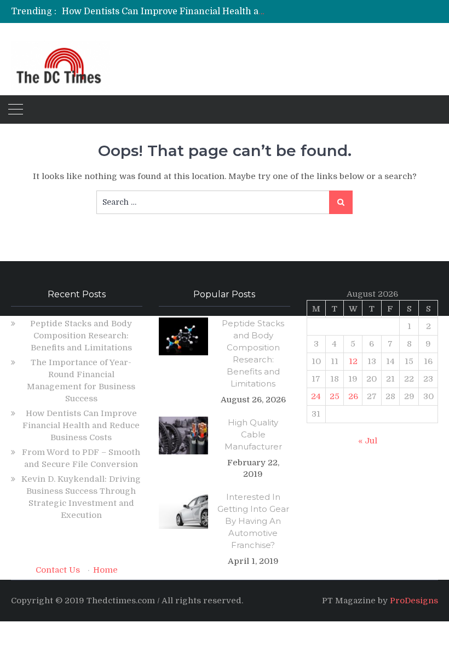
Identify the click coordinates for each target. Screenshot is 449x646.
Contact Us (58, 570)
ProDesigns (414, 600)
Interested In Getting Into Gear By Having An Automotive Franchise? (253, 521)
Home (105, 570)
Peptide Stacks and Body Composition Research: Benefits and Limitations (81, 336)
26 (353, 396)
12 (353, 361)
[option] (164, 11)
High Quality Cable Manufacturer (253, 434)
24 (316, 396)
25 (334, 396)
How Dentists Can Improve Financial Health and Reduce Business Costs (216, 11)
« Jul (367, 441)
